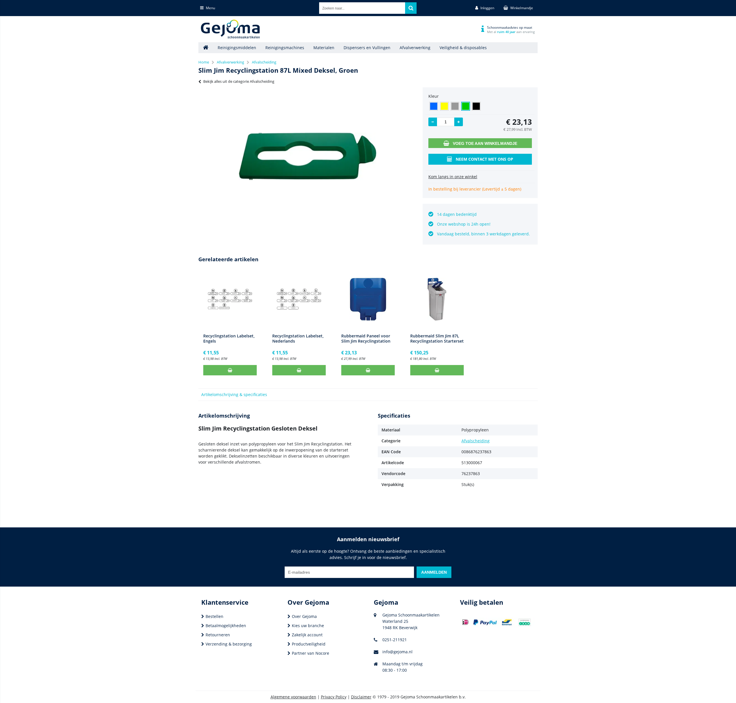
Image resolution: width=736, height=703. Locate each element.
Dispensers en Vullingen (367, 47)
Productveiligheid (308, 644)
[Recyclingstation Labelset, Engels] (230, 299)
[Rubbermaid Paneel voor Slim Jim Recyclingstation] (368, 299)
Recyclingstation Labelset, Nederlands (298, 338)
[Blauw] (433, 106)
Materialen (323, 47)
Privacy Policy (333, 697)
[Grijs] (455, 106)
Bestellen (214, 616)
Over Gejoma (304, 616)
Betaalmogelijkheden (226, 625)
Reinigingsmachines (284, 47)
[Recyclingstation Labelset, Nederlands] (299, 299)
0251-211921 (394, 639)
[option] (307, 156)
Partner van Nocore (310, 653)
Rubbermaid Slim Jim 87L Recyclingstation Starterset (437, 338)
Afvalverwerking (415, 47)
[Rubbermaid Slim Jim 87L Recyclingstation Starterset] (437, 299)
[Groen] (465, 106)
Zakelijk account (307, 634)
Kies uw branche (308, 625)
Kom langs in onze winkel (452, 176)
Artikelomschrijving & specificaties (234, 394)
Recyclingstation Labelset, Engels (229, 338)
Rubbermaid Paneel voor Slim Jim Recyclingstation (365, 338)
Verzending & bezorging (229, 644)
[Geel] (444, 106)
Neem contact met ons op (484, 159)
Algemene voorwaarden (293, 697)
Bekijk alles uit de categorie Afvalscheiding (238, 81)
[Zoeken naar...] (411, 8)
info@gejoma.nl (397, 651)
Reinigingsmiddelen (237, 47)
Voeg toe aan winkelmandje (485, 143)
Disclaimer (361, 697)
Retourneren (218, 634)
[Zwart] (476, 106)
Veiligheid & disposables (463, 47)
